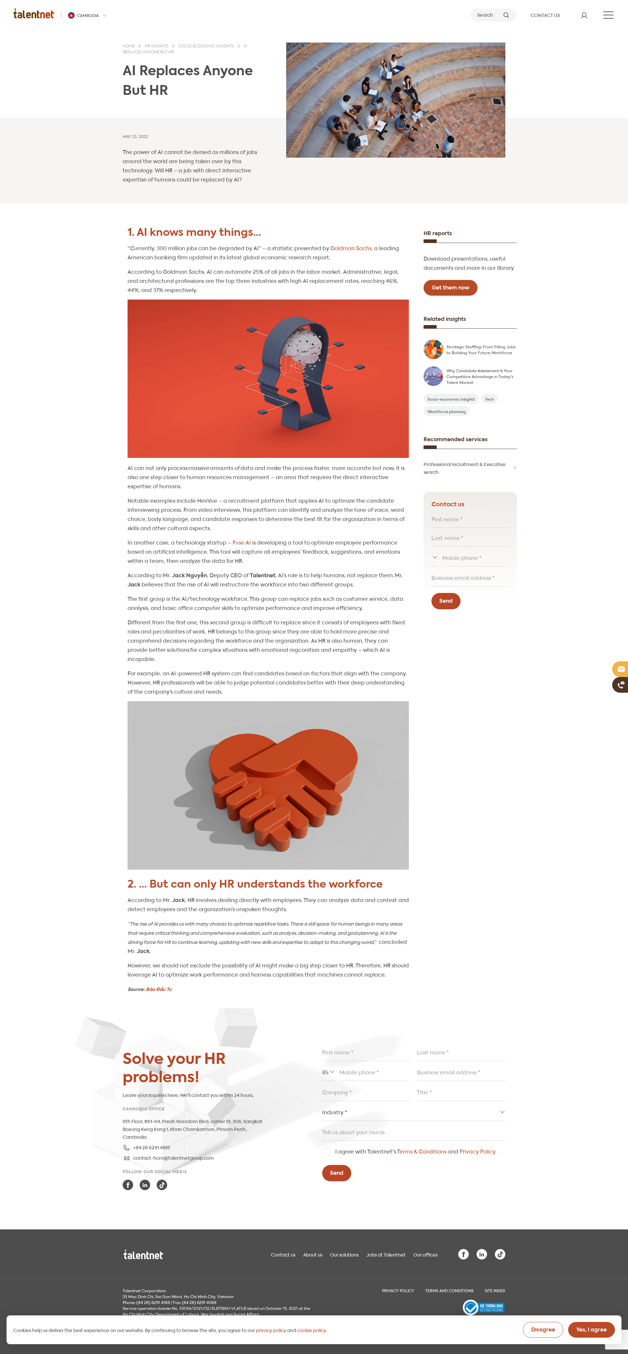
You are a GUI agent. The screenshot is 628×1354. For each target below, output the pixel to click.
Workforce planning (446, 411)
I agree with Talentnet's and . (416, 1151)
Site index (495, 1290)
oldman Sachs (353, 248)
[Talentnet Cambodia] (34, 13)
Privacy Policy (477, 1151)
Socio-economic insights (206, 46)
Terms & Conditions (421, 1151)
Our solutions (344, 1254)
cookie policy (311, 1330)
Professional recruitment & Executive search (465, 467)
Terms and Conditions (449, 1290)
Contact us (283, 1254)
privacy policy (271, 1330)
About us (312, 1254)
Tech (489, 399)
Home (129, 46)
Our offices (425, 1254)
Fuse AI (242, 542)
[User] (584, 15)
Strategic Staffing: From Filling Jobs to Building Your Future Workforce (480, 349)
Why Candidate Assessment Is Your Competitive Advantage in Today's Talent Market (479, 376)
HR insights (156, 46)
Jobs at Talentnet (386, 1254)
